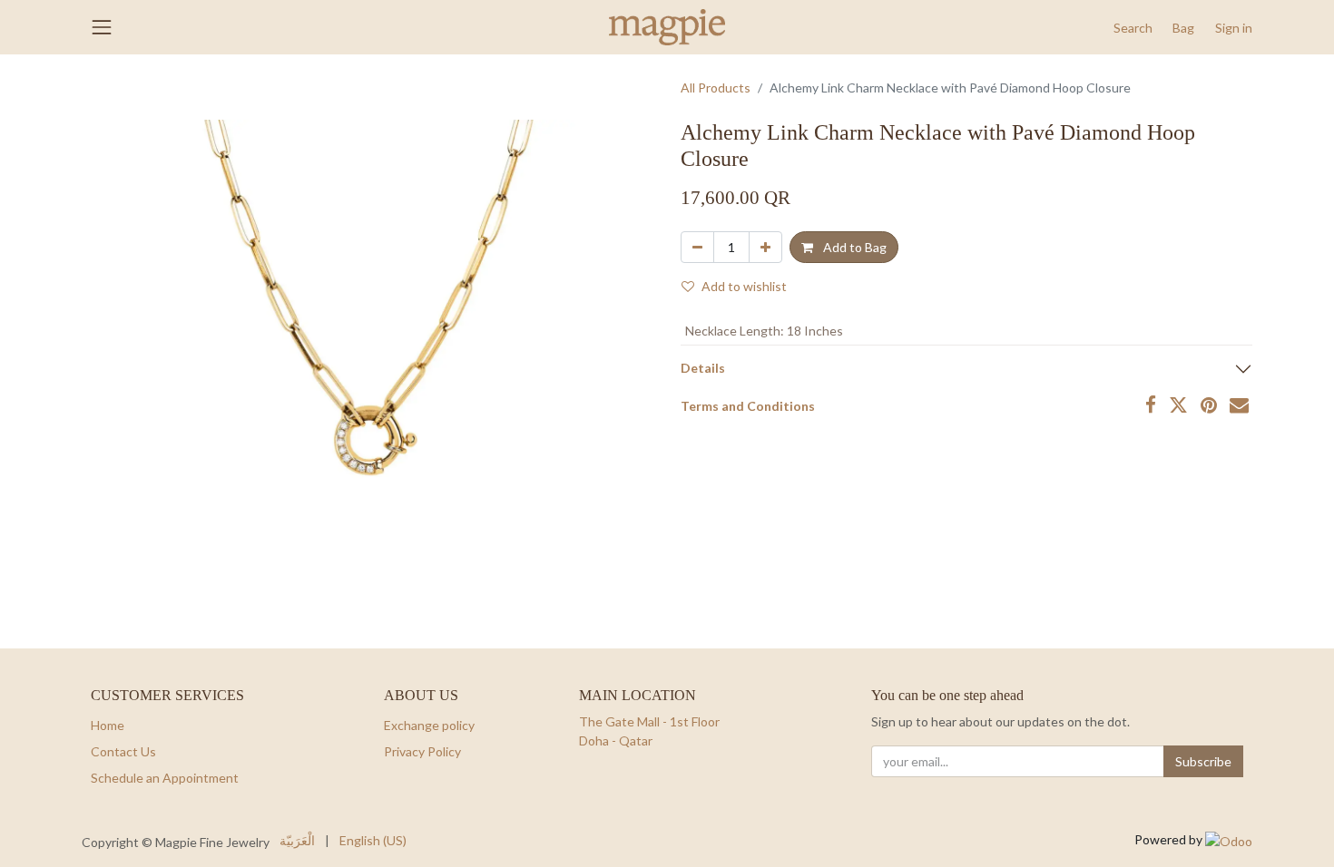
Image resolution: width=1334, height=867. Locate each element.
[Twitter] (1178, 404)
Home (107, 725)
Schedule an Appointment (165, 777)
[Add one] (765, 247)
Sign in (1233, 27)
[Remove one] (697, 247)
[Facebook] (1150, 404)
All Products (715, 87)
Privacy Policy (422, 751)
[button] (1133, 27)
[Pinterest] (1209, 404)
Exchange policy (429, 725)
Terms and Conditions (748, 406)
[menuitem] (297, 840)
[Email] (1239, 404)
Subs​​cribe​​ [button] (1203, 761)
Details (703, 367)
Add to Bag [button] (853, 247)
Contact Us (123, 751)
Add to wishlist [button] (744, 286)
